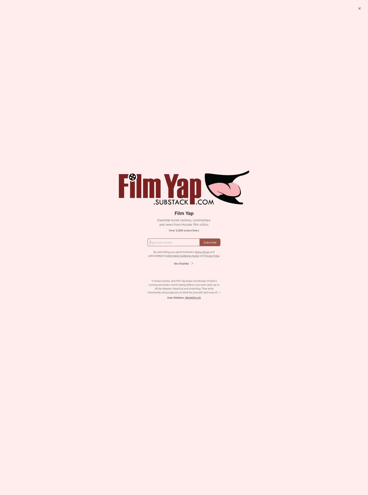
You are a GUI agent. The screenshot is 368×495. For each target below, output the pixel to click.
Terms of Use (202, 252)
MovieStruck (193, 297)
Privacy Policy (212, 255)
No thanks (181, 263)
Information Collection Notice (183, 255)
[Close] (359, 8)
